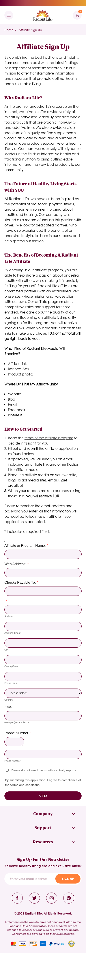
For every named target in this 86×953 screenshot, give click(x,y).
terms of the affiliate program (48, 438)
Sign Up (68, 878)
